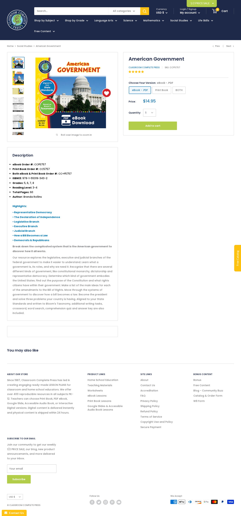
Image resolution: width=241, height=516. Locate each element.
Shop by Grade (74, 20)
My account (188, 12)
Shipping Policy (149, 406)
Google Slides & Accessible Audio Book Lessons (105, 407)
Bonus (197, 380)
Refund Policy (149, 411)
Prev (217, 46)
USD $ (12, 497)
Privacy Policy (149, 401)
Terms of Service (151, 416)
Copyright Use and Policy (156, 422)
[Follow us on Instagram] (105, 502)
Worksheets (95, 390)
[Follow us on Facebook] (92, 502)
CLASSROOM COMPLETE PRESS (144, 67)
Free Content (42, 31)
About (144, 380)
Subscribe (18, 479)
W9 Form (199, 401)
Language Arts (103, 20)
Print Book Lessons (99, 401)
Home (10, 46)
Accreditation (149, 390)
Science (128, 20)
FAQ (143, 395)
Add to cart (152, 126)
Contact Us (147, 385)
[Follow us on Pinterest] (112, 502)
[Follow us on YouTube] (118, 502)
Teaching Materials (100, 385)
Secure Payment (150, 427)
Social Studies (179, 20)
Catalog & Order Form (207, 395)
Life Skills (203, 20)
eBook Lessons (97, 395)
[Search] (144, 11)
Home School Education (103, 380)
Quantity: (135, 112)
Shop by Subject (44, 20)
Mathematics (151, 20)
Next (228, 46)
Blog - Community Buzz (208, 390)
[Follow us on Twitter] (98, 502)
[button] (136, 71)
